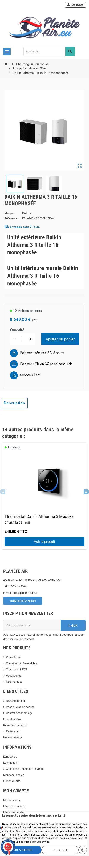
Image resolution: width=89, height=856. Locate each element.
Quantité (17, 329)
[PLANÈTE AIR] (44, 27)
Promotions (13, 657)
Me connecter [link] (11, 800)
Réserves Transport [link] (15, 725)
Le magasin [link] (10, 762)
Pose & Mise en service (20, 707)
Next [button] (86, 491)
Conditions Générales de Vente (25, 768)
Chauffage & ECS (16, 669)
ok (75, 625)
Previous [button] (2, 491)
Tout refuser (60, 849)
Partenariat (12, 731)
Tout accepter (22, 849)
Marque (9, 213)
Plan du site (13, 781)
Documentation (15, 700)
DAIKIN (26, 213)
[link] (75, 5)
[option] (44, 496)
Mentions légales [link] (13, 774)
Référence (11, 218)
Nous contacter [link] (12, 737)
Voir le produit (44, 542)
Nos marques (14, 681)
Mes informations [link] (14, 806)
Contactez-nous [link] (23, 601)
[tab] (14, 403)
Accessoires (13, 675)
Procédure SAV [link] (12, 719)
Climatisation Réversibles (21, 663)
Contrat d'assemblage (19, 713)
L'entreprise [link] (10, 756)
